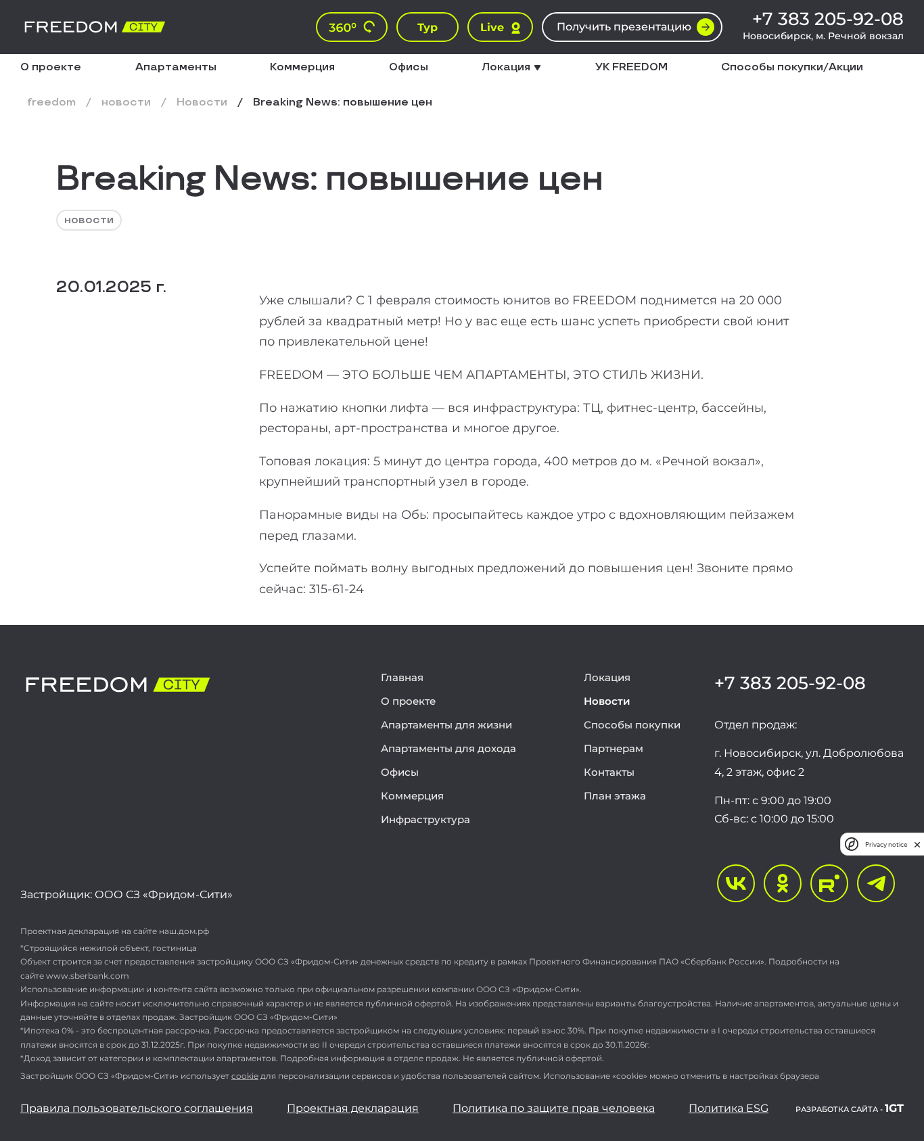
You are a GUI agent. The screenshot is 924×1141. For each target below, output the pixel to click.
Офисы (408, 67)
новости (126, 102)
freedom (51, 102)
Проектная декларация (353, 1108)
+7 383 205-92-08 (828, 19)
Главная (402, 677)
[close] (917, 844)
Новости (202, 102)
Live (492, 27)
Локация (607, 677)
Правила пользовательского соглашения (136, 1108)
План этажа (615, 796)
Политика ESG (728, 1108)
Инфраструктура (425, 819)
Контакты (609, 772)
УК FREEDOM (631, 67)
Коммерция (302, 67)
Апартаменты (175, 67)
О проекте (50, 67)
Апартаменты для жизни (446, 725)
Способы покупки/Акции (792, 67)
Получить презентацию (624, 26)
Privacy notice (886, 844)
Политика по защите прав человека (554, 1108)
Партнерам (613, 748)
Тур (427, 27)
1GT (849, 1109)
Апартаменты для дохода (448, 748)
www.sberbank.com (87, 976)
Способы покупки (632, 725)
